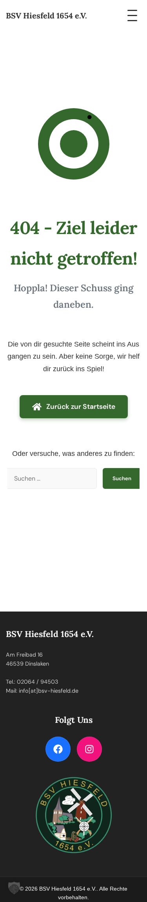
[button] (14, 888)
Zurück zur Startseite (80, 406)
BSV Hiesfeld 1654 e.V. (46, 15)
